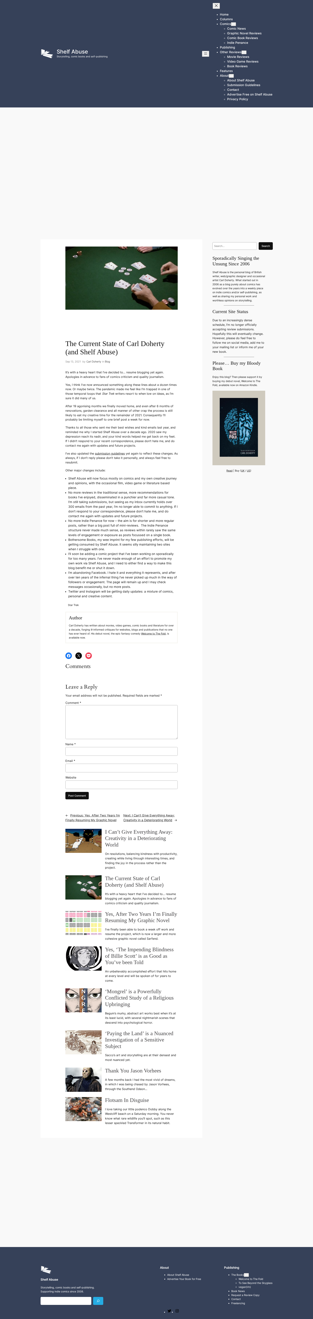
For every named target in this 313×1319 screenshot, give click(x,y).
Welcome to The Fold (153, 633)
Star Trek (73, 605)
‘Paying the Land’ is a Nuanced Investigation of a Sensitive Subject (139, 1039)
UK (243, 470)
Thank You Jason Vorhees (133, 1071)
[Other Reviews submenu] (244, 52)
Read (229, 470)
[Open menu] (205, 54)
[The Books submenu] (246, 1275)
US (248, 470)
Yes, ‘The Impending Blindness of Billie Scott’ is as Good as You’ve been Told (139, 956)
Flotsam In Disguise (127, 1100)
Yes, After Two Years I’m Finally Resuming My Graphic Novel (141, 917)
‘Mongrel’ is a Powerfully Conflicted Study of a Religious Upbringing (139, 998)
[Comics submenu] (233, 24)
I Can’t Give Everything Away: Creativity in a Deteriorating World (138, 838)
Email (70, 761)
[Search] (98, 1301)
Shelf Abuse (72, 51)
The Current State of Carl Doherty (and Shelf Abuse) (134, 881)
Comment (73, 703)
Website (70, 777)
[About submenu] (231, 76)
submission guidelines (110, 453)
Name (70, 744)
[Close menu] (216, 6)
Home (224, 14)
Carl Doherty (93, 361)
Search (266, 245)
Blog (107, 361)
